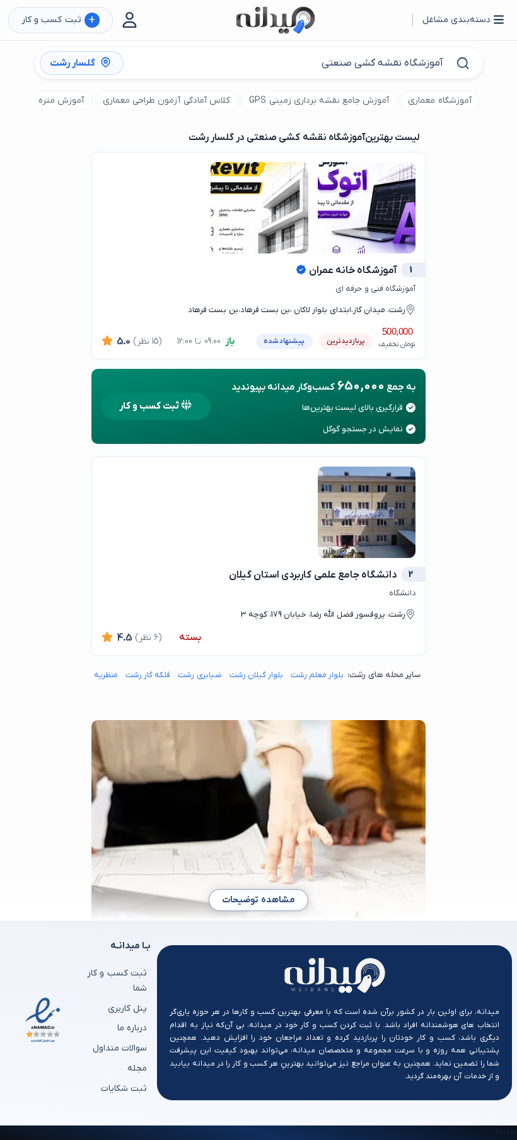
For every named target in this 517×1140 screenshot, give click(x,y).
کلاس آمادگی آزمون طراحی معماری (166, 101)
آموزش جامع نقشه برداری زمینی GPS (319, 101)
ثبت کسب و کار (58, 20)
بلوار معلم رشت (317, 675)
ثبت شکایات (124, 1089)
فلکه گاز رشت (147, 675)
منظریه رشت (97, 675)
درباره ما (132, 1028)
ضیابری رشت (199, 675)
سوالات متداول (120, 1048)
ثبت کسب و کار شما (117, 980)
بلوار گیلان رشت (256, 675)
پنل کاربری (127, 1009)
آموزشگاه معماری (439, 101)
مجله (137, 1068)
